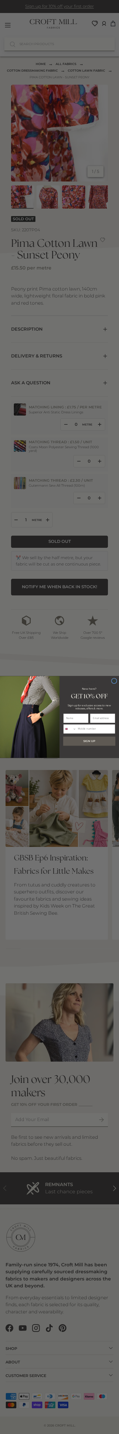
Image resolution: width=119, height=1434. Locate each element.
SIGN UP (89, 741)
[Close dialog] (114, 680)
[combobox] (70, 729)
